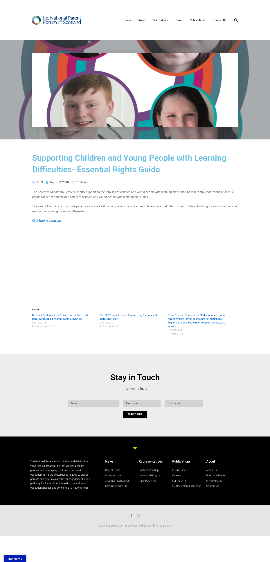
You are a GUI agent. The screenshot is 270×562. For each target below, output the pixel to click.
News (179, 20)
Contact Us (219, 20)
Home (127, 20)
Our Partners (160, 20)
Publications (197, 20)
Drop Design (164, 525)
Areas (141, 20)
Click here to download (47, 220)
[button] (236, 20)
